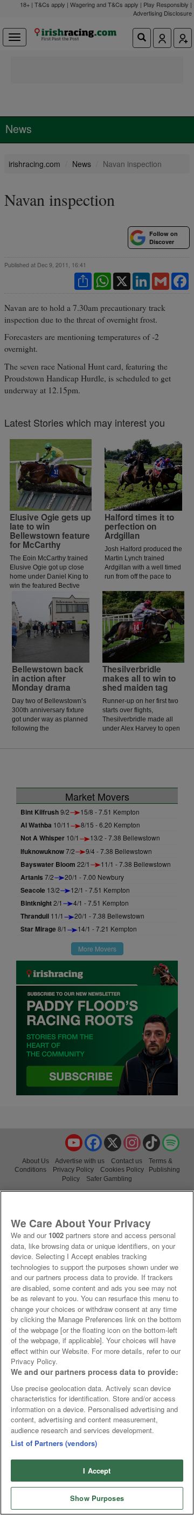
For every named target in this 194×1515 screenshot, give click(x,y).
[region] (97, 1353)
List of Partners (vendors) (54, 1443)
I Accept (96, 1470)
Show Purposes (97, 1498)
